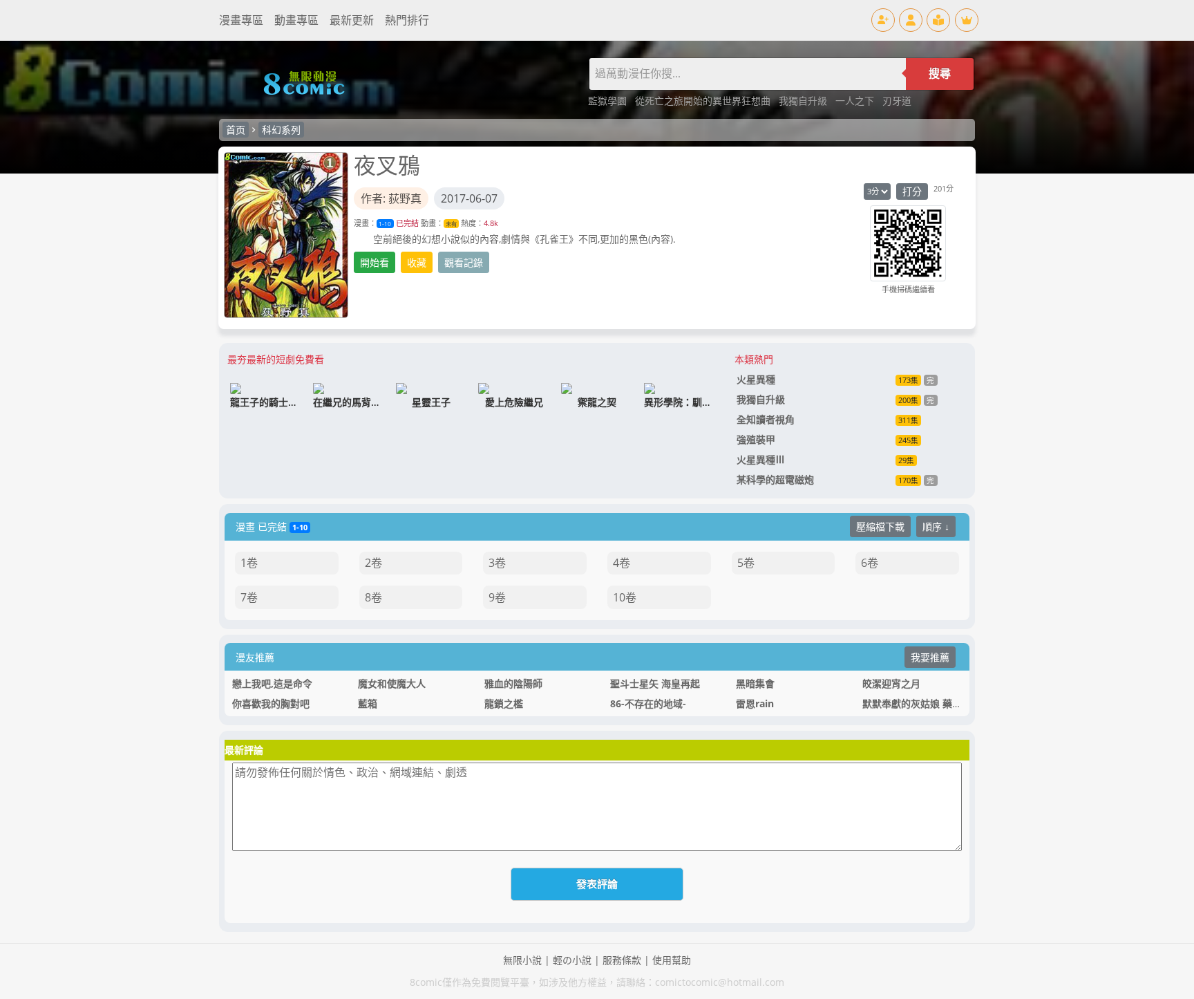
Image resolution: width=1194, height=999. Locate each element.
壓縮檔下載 (880, 526)
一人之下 (856, 100)
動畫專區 (296, 20)
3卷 (497, 562)
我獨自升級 (804, 100)
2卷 (373, 562)
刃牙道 (896, 100)
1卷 (249, 562)
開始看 (374, 262)
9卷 (497, 597)
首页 (235, 129)
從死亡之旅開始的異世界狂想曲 (704, 100)
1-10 (385, 223)
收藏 (416, 262)
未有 (451, 223)
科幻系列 (281, 129)
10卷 (624, 597)
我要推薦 (930, 657)
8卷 (373, 597)
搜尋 (940, 74)
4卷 (621, 562)
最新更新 (352, 20)
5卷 (746, 562)
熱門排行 (407, 20)
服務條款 (622, 960)
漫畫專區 (241, 20)
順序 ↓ (935, 526)
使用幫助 (671, 960)
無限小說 (522, 960)
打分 (912, 191)
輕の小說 (572, 960)
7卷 (249, 597)
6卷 (869, 562)
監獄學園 (608, 100)
